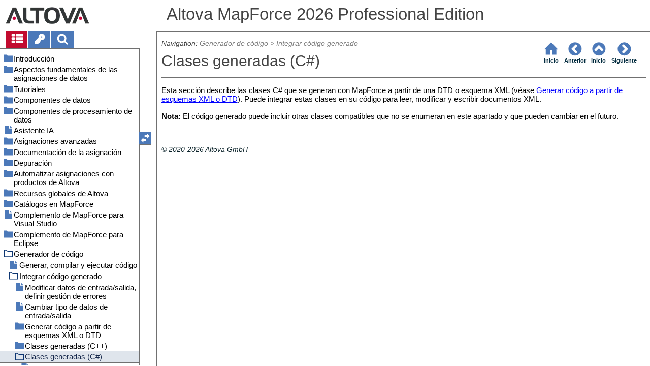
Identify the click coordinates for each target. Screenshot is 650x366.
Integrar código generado (317, 43)
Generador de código (234, 43)
